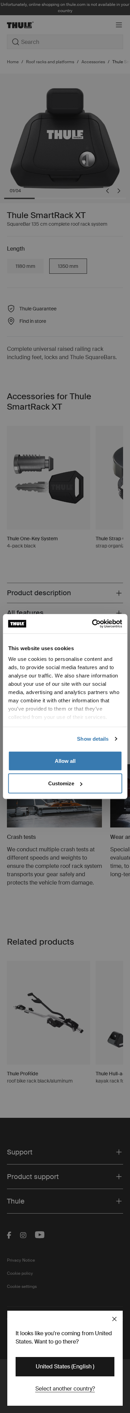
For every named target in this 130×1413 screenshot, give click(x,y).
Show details (93, 739)
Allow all (65, 761)
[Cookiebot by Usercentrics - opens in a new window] (92, 623)
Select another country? (65, 1388)
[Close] (114, 1319)
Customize (61, 783)
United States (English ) (65, 1366)
